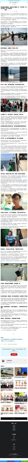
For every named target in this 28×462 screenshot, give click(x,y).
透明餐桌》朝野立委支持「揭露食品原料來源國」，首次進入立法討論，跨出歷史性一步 (21, 377)
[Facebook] (11, 457)
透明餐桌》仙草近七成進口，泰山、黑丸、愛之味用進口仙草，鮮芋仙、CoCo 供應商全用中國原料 (7, 414)
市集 (14, 437)
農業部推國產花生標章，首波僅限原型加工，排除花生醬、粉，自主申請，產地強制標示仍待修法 (7, 390)
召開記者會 (17, 63)
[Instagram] (12, 457)
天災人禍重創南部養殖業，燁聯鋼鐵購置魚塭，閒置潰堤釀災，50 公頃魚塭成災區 (6, 378)
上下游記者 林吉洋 (9, 360)
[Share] (14, 11)
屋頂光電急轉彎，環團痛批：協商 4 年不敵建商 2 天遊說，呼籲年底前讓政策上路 (21, 403)
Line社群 (14, 446)
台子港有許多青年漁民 (5, 251)
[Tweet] (12, 11)
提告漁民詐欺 (12, 94)
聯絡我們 (14, 426)
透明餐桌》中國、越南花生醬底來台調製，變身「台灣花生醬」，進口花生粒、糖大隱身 (21, 388)
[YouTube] (14, 457)
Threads (14, 447)
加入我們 (14, 427)
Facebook (14, 448)
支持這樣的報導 (14, 354)
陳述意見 (15, 93)
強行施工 (5, 60)
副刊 (14, 438)
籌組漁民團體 (16, 64)
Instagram (14, 449)
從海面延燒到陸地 (5, 63)
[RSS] (15, 457)
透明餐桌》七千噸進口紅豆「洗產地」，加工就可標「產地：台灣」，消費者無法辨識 (21, 413)
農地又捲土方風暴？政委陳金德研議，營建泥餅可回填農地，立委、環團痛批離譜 (7, 402)
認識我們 (14, 425)
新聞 (14, 436)
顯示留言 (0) (13, 418)
